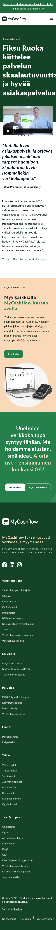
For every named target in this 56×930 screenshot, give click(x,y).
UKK (4, 854)
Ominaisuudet (9, 606)
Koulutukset (8, 843)
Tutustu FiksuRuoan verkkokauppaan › (25, 259)
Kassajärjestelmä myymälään (17, 860)
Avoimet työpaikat (12, 781)
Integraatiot (8, 612)
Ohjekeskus (8, 826)
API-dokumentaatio (12, 837)
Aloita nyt (15, 487)
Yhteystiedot (9, 764)
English (18, 908)
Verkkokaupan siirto (13, 640)
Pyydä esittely (38, 487)
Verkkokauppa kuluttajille (16, 590)
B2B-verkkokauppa (12, 618)
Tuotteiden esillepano (13, 674)
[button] (51, 18)
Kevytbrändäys (10, 708)
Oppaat (6, 832)
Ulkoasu (6, 595)
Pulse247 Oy (9, 787)
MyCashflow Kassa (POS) (16, 668)
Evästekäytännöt (44, 918)
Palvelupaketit (10, 736)
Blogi (5, 849)
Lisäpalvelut (8, 742)
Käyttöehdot (9, 918)
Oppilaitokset (9, 804)
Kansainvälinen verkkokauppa (18, 623)
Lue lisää (13, 354)
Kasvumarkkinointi (12, 702)
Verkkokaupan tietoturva (15, 865)
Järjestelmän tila (11, 877)
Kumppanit (8, 792)
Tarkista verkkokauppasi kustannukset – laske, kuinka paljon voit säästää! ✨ (28, 6)
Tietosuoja (25, 918)
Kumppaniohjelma (11, 798)
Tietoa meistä (9, 770)
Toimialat (7, 629)
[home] (14, 19)
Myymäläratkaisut (12, 663)
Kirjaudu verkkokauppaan (16, 871)
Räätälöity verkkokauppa (15, 697)
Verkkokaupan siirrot (13, 713)
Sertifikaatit (8, 776)
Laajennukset (9, 601)
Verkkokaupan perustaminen (17, 634)
